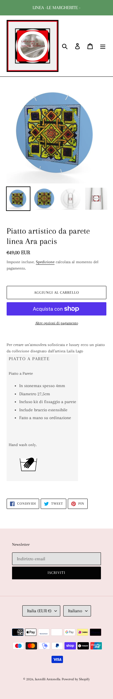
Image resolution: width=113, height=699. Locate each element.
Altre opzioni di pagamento (56, 323)
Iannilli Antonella (48, 679)
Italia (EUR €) (39, 610)
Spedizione (45, 262)
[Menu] (102, 46)
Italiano (75, 610)
